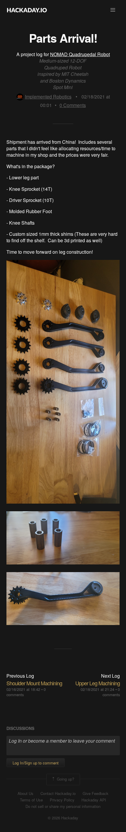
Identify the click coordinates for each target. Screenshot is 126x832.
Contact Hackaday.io (58, 793)
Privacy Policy (62, 800)
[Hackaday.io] (27, 10)
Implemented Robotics (48, 96)
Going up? (65, 779)
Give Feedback (95, 793)
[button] (113, 10)
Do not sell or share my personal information (63, 806)
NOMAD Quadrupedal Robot (80, 54)
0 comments (111, 691)
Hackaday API (93, 800)
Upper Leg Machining (97, 683)
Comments (72, 105)
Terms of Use (31, 800)
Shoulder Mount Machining (34, 683)
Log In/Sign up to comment (36, 763)
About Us (25, 793)
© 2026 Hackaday (63, 818)
